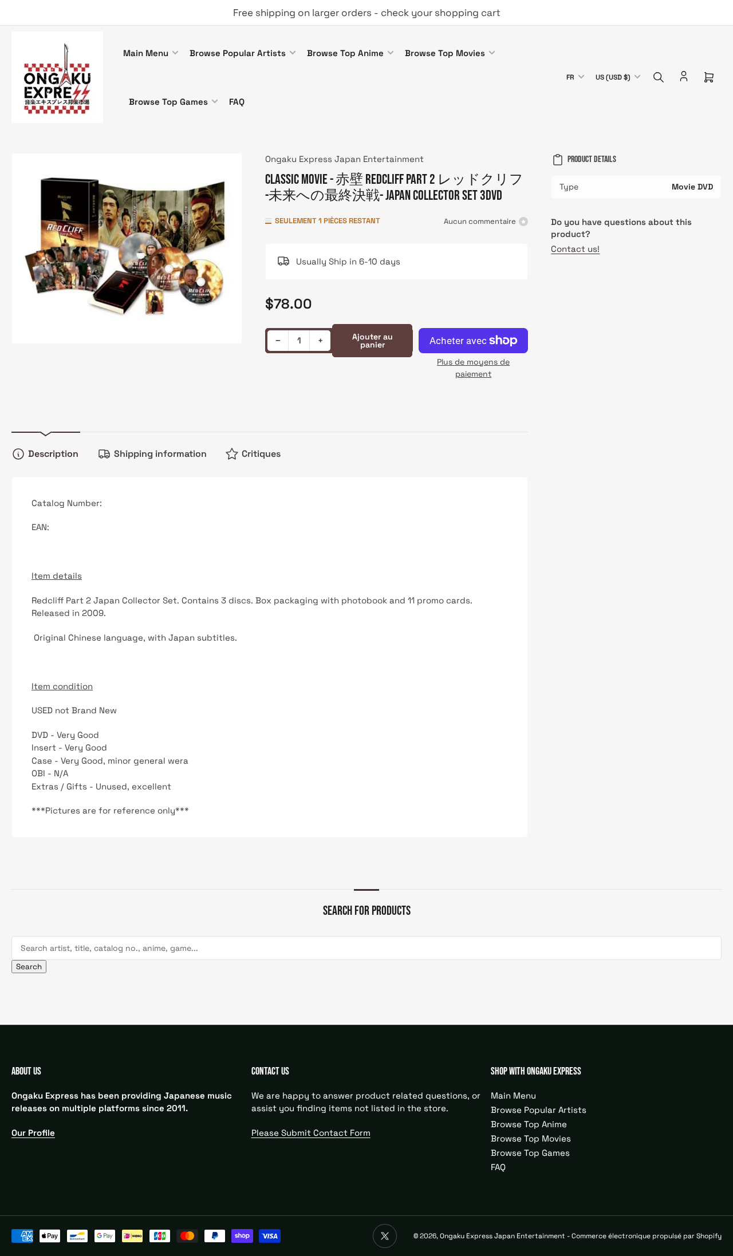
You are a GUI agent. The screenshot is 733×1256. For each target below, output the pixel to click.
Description (53, 454)
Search (29, 966)
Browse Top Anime (345, 53)
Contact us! (575, 248)
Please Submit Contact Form (311, 1132)
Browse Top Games (168, 101)
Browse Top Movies (445, 53)
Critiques (261, 454)
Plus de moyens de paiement (473, 368)
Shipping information (160, 454)
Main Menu (145, 53)
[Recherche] (658, 77)
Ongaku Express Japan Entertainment (344, 158)
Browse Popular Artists (238, 53)
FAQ (237, 101)
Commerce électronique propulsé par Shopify (647, 1236)
